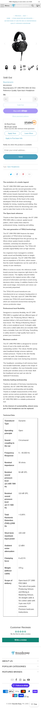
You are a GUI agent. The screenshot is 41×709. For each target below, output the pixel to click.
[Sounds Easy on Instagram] (20, 680)
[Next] (36, 44)
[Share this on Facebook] (17, 174)
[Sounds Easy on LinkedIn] (24, 680)
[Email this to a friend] (29, 174)
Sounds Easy (16, 704)
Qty (4, 94)
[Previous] (5, 44)
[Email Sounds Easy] (12, 680)
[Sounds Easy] (20, 5)
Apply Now (12, 133)
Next (25, 15)
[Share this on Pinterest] (23, 174)
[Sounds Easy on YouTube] (28, 680)
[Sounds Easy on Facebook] (16, 680)
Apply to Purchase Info (14, 138)
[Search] (32, 5)
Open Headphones (13, 167)
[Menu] (1, 5)
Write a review (21, 640)
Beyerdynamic (8, 82)
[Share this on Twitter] (10, 174)
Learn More (28, 133)
